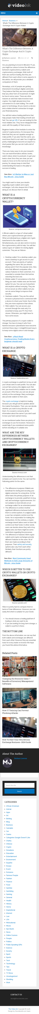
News (8, 932)
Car (7, 831)
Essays (8, 866)
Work (8, 982)
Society (9, 951)
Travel (8, 970)
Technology (10, 964)
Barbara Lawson (10, 58)
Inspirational (10, 910)
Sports (8, 957)
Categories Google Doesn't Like (18, 838)
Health (8, 901)
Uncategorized (11, 976)
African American (12, 806)
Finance (9, 882)
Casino (8, 834)
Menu (3, 13)
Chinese (9, 844)
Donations (10, 850)
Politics (9, 942)
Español (9, 863)
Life (7, 919)
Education (10, 853)
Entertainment (11, 856)
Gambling (9, 891)
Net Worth (10, 929)
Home (8, 907)
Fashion (9, 878)
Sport (8, 954)
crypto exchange (12, 401)
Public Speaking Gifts (14, 945)
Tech (8, 960)
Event (8, 869)
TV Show (9, 973)
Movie (8, 926)
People (9, 938)
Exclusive (9, 872)
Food (8, 885)
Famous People (12, 875)
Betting (9, 819)
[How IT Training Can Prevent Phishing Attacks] (19, 698)
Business (5, 60)
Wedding (9, 979)
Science (9, 948)
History (9, 904)
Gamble (9, 888)
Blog (8, 822)
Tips (7, 967)
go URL (15, 120)
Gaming (9, 894)
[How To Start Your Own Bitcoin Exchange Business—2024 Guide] (19, 727)
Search (19, 791)
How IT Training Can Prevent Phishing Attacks (15, 711)
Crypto (8, 847)
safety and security (24, 544)
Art (7, 815)
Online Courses (11, 935)
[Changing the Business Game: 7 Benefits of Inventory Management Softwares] (19, 666)
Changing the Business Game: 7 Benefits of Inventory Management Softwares (18, 681)
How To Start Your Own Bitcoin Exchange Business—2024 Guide (16, 740)
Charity (8, 841)
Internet (9, 913)
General (9, 897)
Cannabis (9, 828)
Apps (8, 812)
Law (7, 916)
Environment (11, 860)
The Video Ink (13, 1009)
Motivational (10, 923)
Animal (8, 809)
